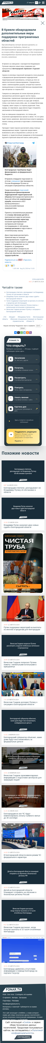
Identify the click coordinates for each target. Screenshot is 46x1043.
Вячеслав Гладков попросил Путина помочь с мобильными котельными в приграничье (22, 306)
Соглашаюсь (24, 1036)
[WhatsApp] (21, 332)
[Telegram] (24, 332)
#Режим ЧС (30, 321)
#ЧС (5, 317)
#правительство (18, 321)
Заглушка (23, 997)
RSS (4, 994)
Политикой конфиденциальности (27, 1031)
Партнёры (7, 1001)
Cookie (27, 1022)
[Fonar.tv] (7, 3)
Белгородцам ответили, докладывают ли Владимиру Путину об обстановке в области (24, 293)
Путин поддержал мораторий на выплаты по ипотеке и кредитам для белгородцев (25, 302)
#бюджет (12, 317)
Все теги (10, 994)
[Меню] (43, 2)
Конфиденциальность (11, 1004)
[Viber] (30, 332)
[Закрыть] (42, 23)
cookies (22, 1013)
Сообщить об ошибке (23, 994)
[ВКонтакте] (15, 332)
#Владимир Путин (24, 317)
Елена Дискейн (38, 279)
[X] (18, 332)
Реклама (15, 1001)
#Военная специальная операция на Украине (26, 319)
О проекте (7, 997)
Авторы (15, 997)
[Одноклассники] (27, 332)
